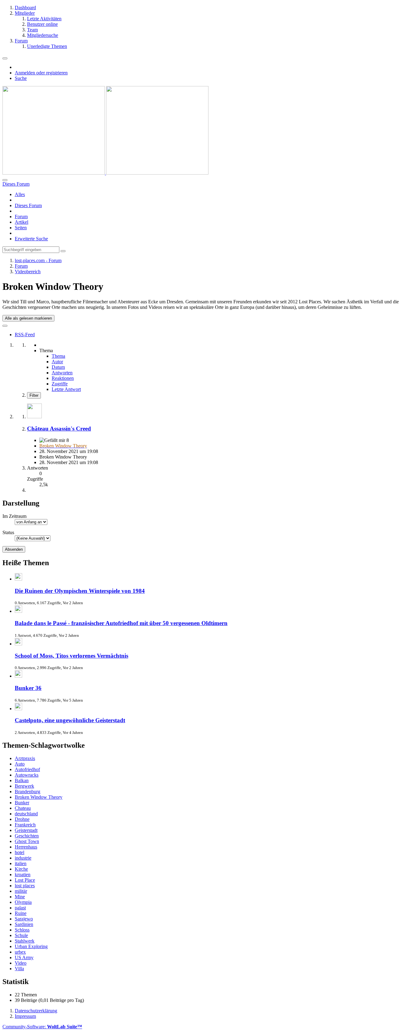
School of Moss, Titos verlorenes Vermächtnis (71, 655)
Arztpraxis (25, 758)
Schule (21, 935)
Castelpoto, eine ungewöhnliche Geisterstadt (70, 720)
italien (20, 863)
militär (21, 891)
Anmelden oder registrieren (41, 72)
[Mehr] (4, 326)
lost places (25, 885)
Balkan (22, 780)
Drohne (22, 819)
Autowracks (26, 775)
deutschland (26, 813)
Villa (19, 968)
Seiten (21, 227)
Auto (20, 763)
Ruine (20, 913)
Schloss (22, 929)
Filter (34, 395)
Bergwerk (24, 786)
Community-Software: (42, 1026)
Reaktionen (63, 378)
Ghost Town (27, 841)
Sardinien (24, 924)
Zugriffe (60, 383)
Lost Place (25, 880)
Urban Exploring (31, 946)
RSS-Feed (25, 334)
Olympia (23, 902)
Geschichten (27, 835)
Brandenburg (27, 791)
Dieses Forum (28, 205)
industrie (23, 858)
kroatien (22, 874)
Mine (20, 896)
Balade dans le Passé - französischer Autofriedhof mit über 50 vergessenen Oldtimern (121, 623)
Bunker (22, 802)
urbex (20, 952)
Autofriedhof (27, 769)
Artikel (21, 222)
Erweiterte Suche (31, 238)
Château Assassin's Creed (59, 428)
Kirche (21, 869)
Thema (58, 356)
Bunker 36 (28, 688)
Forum (21, 216)
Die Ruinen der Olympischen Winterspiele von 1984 (80, 591)
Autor (57, 361)
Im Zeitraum (14, 516)
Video (20, 963)
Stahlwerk (24, 940)
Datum (58, 367)
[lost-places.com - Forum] (105, 172)
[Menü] (4, 58)
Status (8, 532)
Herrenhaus (26, 846)
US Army (24, 957)
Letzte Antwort (66, 389)
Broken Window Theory (38, 797)
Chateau (23, 808)
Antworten (62, 372)
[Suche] (4, 180)
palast (20, 907)
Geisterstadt (26, 830)
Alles (20, 194)
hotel (19, 852)
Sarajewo (24, 918)
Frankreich (25, 824)
